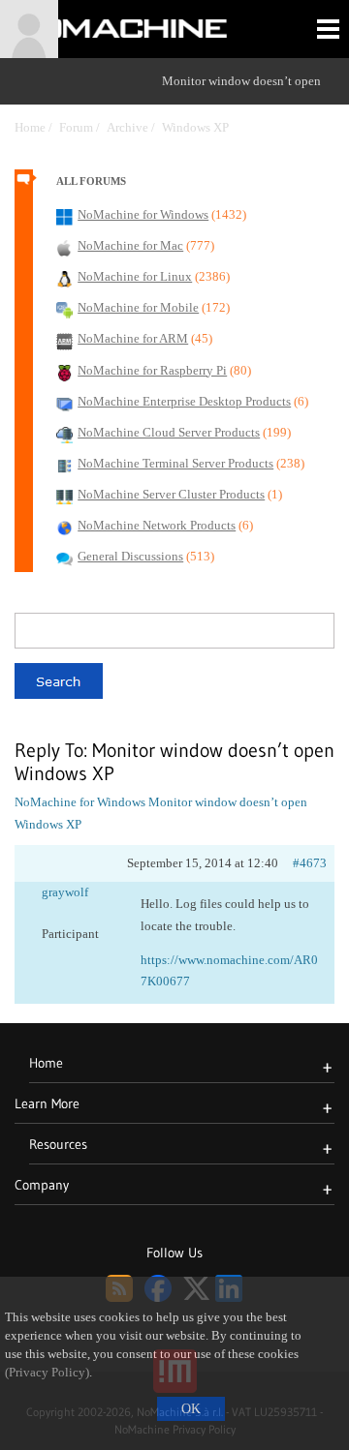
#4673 (310, 863)
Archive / (134, 127)
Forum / (83, 127)
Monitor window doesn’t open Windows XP (241, 104)
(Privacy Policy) (47, 1372)
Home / (37, 127)
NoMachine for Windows (80, 802)
